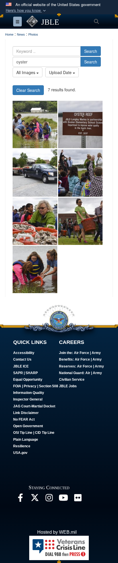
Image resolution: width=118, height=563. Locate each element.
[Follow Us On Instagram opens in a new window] (49, 499)
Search (90, 51)
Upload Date (61, 72)
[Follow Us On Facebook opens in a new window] (20, 499)
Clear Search (28, 90)
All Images (26, 72)
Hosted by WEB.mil (57, 532)
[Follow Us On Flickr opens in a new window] (77, 499)
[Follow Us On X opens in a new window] (34, 499)
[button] (26, 10)
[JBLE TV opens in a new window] (63, 499)
